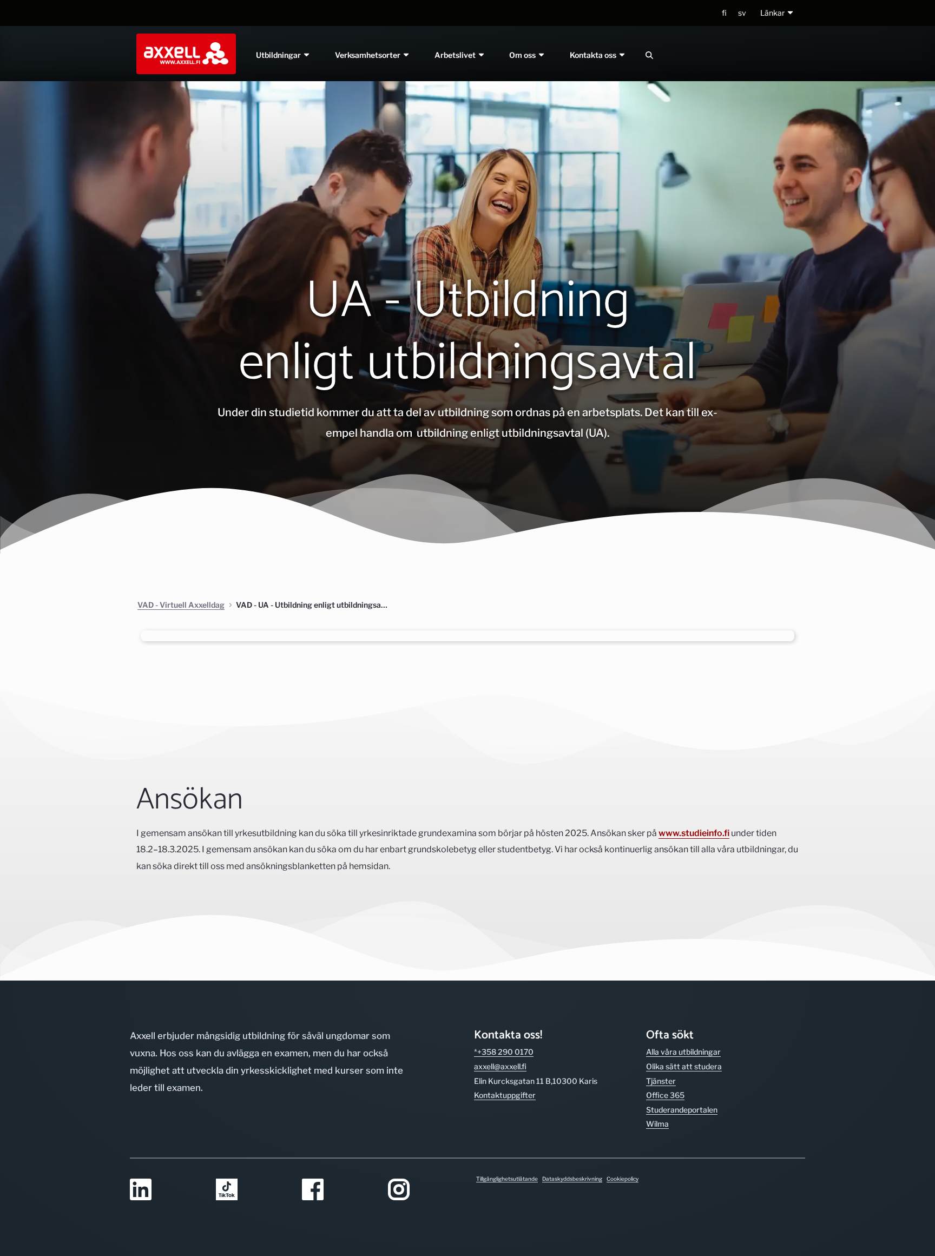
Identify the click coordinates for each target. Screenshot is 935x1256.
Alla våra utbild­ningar (683, 1051)
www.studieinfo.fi (694, 833)
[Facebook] (338, 1190)
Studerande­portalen (681, 1109)
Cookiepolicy (622, 1178)
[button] (777, 13)
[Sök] (649, 55)
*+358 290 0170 (504, 1051)
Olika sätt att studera (684, 1066)
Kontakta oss (594, 55)
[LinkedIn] (166, 1190)
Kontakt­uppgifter (505, 1095)
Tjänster (661, 1081)
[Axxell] (184, 53)
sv (742, 12)
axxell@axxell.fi (500, 1066)
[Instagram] (424, 1190)
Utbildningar (279, 55)
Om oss (524, 55)
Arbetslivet (455, 55)
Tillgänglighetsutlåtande (507, 1178)
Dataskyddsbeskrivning (572, 1178)
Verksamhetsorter (368, 55)
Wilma (657, 1123)
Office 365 (665, 1095)
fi (724, 12)
